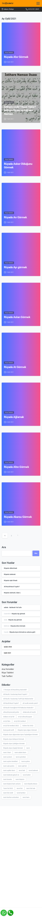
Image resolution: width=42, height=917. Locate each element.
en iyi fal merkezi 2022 (11, 725)
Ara (4, 547)
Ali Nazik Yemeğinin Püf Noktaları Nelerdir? (18, 708)
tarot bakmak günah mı (11, 775)
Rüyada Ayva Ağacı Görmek (27, 730)
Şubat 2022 (8, 647)
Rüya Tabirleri (8, 673)
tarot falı (20, 788)
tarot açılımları (21, 757)
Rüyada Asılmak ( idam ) (12, 593)
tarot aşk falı (22, 766)
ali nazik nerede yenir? (30, 703)
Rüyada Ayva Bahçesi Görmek (13, 739)
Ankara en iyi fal (8, 717)
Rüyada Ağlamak (14, 417)
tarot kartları (21, 793)
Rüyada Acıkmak (9, 574)
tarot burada (7, 779)
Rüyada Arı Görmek (15, 217)
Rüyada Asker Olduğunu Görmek (18, 165)
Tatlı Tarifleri (7, 676)
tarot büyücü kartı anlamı (12, 784)
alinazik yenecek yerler (11, 712)
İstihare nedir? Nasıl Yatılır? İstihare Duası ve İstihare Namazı (20, 110)
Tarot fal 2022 (8, 788)
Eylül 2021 (7, 653)
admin (6, 607)
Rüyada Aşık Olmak (10, 580)
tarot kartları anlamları (11, 797)
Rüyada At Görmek (15, 367)
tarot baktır (27, 775)
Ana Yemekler (8, 669)
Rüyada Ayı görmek (15, 267)
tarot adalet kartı (20, 752)
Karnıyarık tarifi (8, 730)
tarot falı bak (30, 788)
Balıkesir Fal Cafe (15, 607)
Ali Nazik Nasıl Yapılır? (12, 586)
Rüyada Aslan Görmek (17, 317)
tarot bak (22, 770)
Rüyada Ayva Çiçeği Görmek (13, 748)
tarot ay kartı (7, 757)
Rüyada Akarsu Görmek (18, 516)
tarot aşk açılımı (8, 766)
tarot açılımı (25, 761)
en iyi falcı (6, 721)
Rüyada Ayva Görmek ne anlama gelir (22, 632)
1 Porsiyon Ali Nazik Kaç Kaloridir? (15, 690)
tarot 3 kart (7, 752)
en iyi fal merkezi (20, 721)
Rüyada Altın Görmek (16, 467)
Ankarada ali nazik (29, 712)
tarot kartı (26, 797)
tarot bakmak (33, 770)
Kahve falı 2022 (28, 725)
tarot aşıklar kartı (9, 770)
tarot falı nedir (8, 793)
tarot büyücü (20, 779)
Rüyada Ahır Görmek (16, 57)
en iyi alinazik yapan (25, 717)
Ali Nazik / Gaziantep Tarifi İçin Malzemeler (18, 699)
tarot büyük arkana (30, 784)
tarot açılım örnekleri (10, 761)
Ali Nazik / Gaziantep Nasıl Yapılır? (15, 694)
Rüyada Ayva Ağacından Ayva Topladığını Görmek (20, 734)
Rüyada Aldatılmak (10, 568)
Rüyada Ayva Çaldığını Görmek (14, 743)
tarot (28, 748)
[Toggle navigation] (38, 3)
